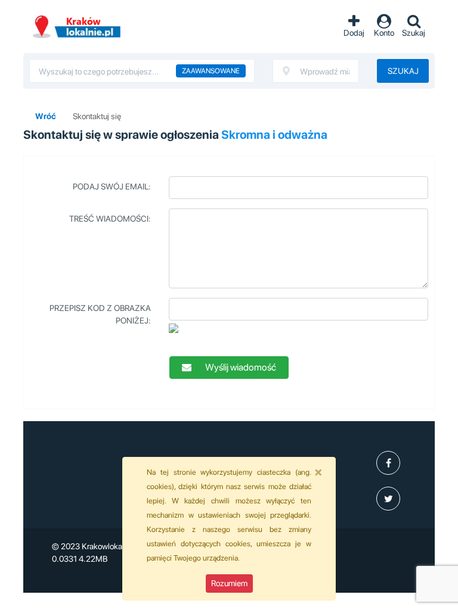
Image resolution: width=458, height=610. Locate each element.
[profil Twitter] (388, 499)
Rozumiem (229, 583)
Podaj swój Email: (112, 186)
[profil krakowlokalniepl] (388, 463)
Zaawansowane (211, 71)
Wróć (45, 116)
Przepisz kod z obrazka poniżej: (100, 314)
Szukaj (403, 71)
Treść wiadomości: (110, 218)
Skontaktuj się (97, 116)
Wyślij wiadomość (239, 367)
